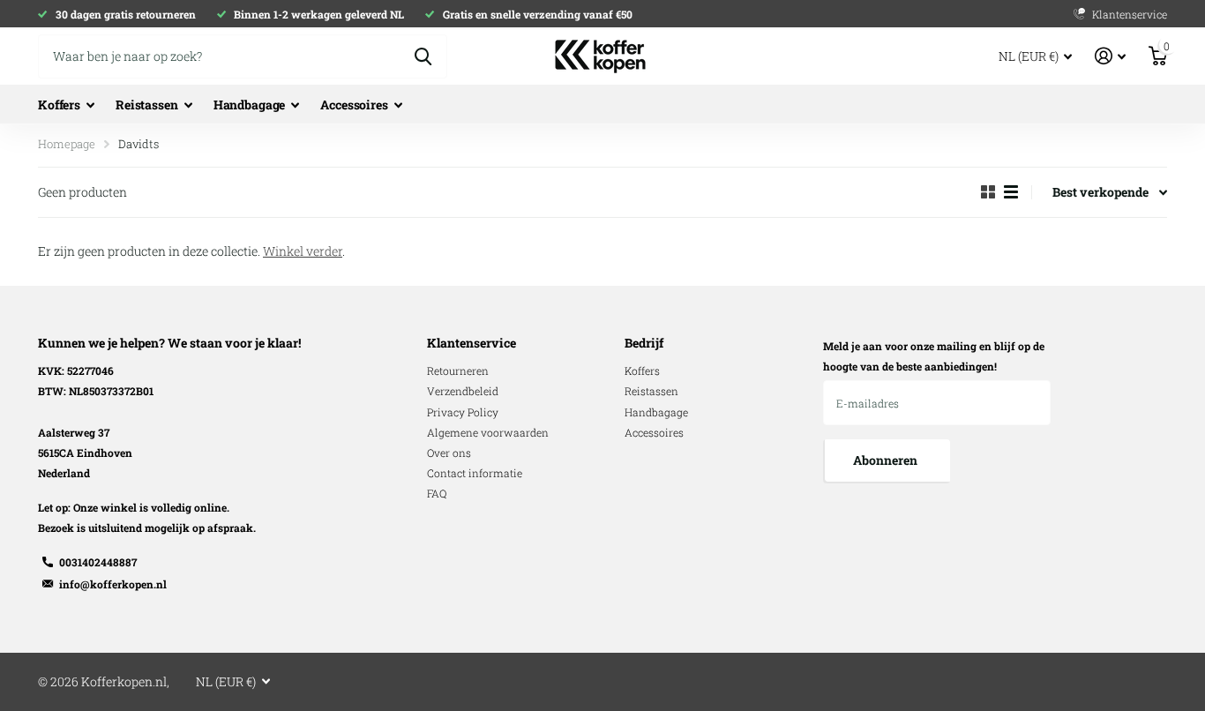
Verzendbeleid (462, 391)
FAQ (436, 493)
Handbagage (249, 104)
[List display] (1011, 192)
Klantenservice (471, 342)
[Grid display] (988, 192)
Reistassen (147, 104)
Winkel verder (302, 251)
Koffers (59, 104)
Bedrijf (644, 342)
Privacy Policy (462, 412)
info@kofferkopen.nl (113, 584)
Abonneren (886, 460)
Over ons (449, 452)
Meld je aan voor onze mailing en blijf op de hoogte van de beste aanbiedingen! (933, 356)
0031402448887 (98, 562)
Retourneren (458, 370)
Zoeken (423, 56)
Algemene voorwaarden (488, 432)
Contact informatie (474, 473)
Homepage (66, 144)
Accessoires (353, 104)
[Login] (1110, 56)
